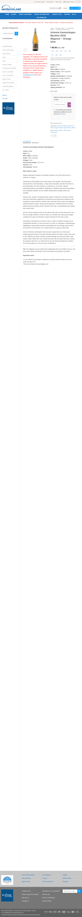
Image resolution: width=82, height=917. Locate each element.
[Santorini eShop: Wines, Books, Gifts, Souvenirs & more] (13, 8)
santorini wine (53, 132)
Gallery (65, 875)
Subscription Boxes (8, 82)
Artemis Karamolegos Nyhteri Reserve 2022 (49, 384)
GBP (61, 51)
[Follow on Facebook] (76, 2)
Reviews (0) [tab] (35, 142)
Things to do (57, 14)
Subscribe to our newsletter (51, 891)
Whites (73, 127)
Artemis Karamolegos (62, 29)
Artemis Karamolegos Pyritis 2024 (49, 325)
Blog (74, 14)
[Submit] (60, 8)
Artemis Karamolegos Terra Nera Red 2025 (49, 858)
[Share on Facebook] (52, 136)
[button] (65, 8)
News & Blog (67, 878)
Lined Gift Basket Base (49, 503)
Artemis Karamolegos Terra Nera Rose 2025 (49, 739)
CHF (57, 55)
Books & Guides (7, 64)
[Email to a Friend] (55, 136)
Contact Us (25, 901)
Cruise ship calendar (39, 1)
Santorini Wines (7, 46)
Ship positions (50, 1)
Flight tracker (58, 1)
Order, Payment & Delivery (30, 894)
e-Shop (13, 14)
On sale (4, 98)
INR (61, 55)
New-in (4, 95)
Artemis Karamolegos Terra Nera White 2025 (49, 799)
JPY (52, 55)
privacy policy (62, 114)
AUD (70, 51)
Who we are (46, 894)
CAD (65, 51)
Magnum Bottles (59, 127)
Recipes (67, 14)
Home (7, 14)
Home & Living (6, 79)
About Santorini (25, 14)
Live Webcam (41, 17)
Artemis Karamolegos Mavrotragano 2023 (49, 444)
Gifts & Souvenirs (7, 75)
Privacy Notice (46, 901)
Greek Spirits (6, 53)
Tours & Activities (47, 881)
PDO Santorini (67, 130)
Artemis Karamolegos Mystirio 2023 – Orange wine (49, 562)
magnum (61, 130)
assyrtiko (55, 130)
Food (3, 61)
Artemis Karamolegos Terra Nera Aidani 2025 (49, 680)
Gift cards (5, 90)
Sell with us (25, 897)
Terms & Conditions (48, 897)
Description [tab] (27, 142)
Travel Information (41, 14)
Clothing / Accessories (9, 68)
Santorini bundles (7, 86)
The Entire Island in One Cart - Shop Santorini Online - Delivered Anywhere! (41, 22)
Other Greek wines (8, 50)
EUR (52, 51)
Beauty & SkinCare (7, 71)
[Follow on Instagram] (79, 2)
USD (57, 51)
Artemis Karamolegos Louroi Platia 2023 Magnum (49, 621)
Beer (3, 57)
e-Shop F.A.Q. (26, 891)
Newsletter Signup (69, 1)
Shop (51, 28)
